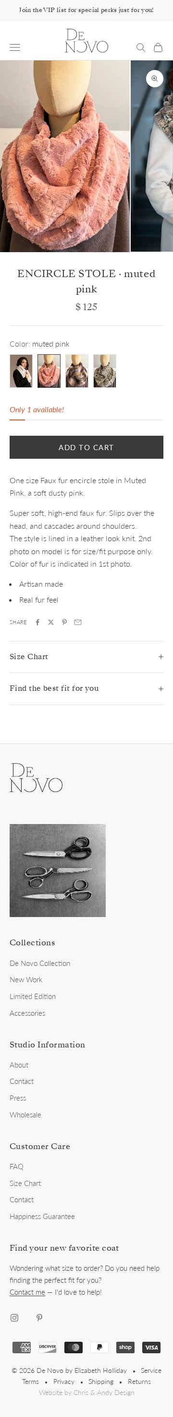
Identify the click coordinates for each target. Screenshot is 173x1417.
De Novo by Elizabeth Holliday (82, 1370)
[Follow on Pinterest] (39, 1318)
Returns (139, 1381)
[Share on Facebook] (37, 622)
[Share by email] (78, 622)
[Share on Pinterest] (64, 622)
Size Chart (25, 1183)
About (19, 1064)
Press (18, 1097)
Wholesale (25, 1114)
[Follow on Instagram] (14, 1318)
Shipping (100, 1381)
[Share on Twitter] (51, 622)
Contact (22, 1081)
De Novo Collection (40, 963)
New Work (26, 979)
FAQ (17, 1166)
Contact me (27, 1292)
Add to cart (86, 447)
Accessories (27, 1013)
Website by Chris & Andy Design (87, 1392)
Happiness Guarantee (42, 1216)
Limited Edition (33, 996)
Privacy (63, 1381)
